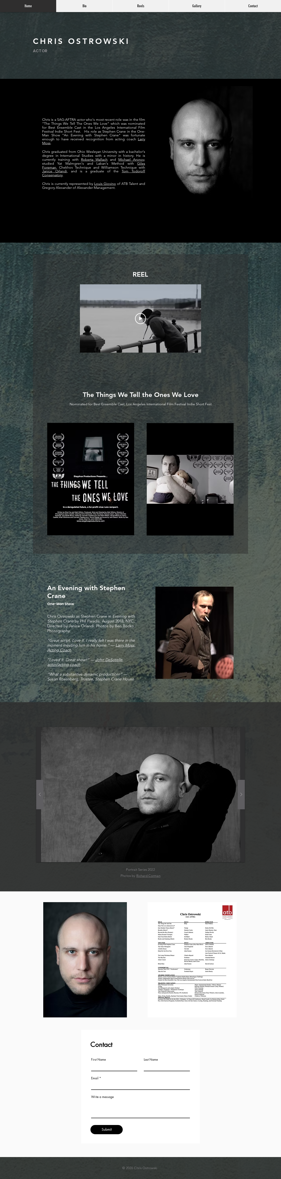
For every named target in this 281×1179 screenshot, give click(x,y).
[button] (140, 794)
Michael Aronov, (131, 159)
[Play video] (140, 318)
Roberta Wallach (94, 159)
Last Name (151, 1059)
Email (94, 1078)
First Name (98, 1059)
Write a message (102, 1096)
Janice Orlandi (54, 171)
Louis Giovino (105, 184)
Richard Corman (148, 876)
